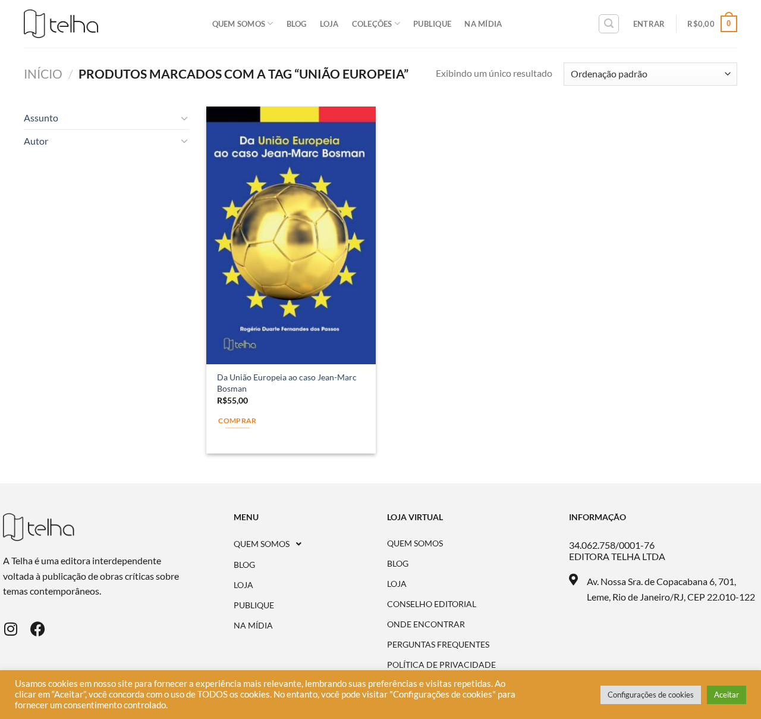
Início (43, 73)
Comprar (237, 420)
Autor (36, 140)
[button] (311, 544)
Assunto (41, 117)
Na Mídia (483, 24)
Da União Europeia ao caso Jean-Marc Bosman (287, 382)
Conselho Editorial (431, 604)
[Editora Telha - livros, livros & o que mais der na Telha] (61, 24)
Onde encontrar (426, 624)
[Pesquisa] (609, 23)
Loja (329, 24)
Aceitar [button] (726, 694)
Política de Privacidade (441, 665)
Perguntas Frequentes (438, 644)
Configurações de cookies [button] (651, 694)
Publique (432, 24)
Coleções (372, 24)
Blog (297, 24)
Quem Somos (239, 24)
